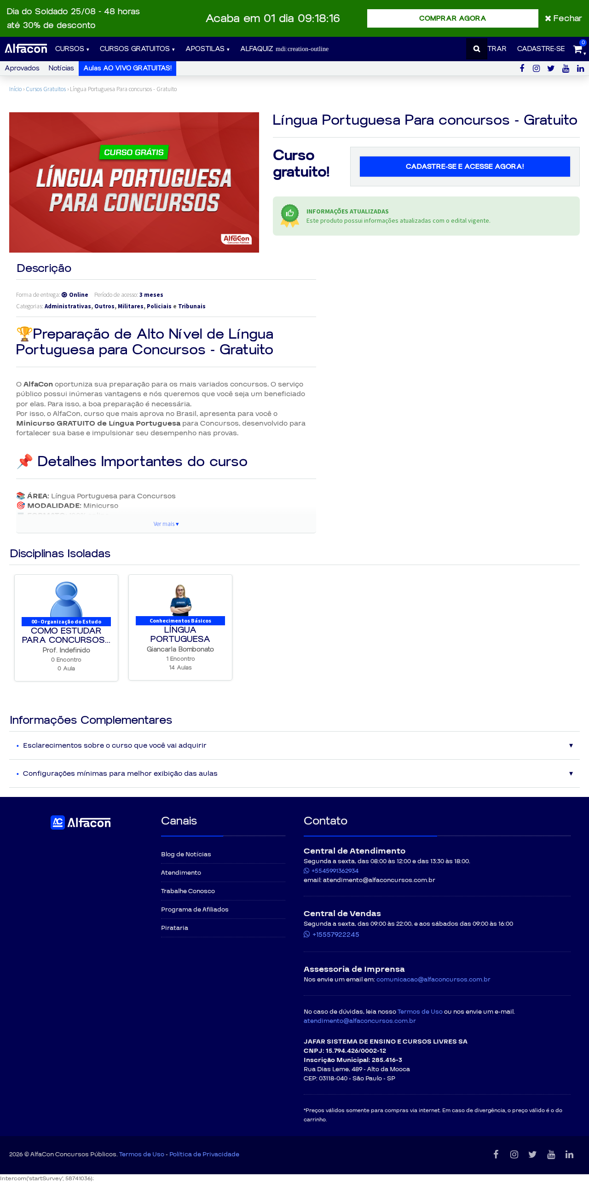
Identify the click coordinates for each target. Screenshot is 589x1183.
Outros (104, 306)
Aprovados (22, 68)
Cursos (69, 49)
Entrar (493, 49)
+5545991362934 (335, 871)
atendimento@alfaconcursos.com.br (360, 1021)
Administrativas (68, 306)
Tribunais (192, 306)
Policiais (159, 306)
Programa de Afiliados (195, 909)
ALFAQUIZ (258, 49)
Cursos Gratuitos (46, 89)
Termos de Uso (420, 1011)
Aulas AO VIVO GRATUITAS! (127, 68)
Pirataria (174, 928)
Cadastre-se (541, 49)
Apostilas (205, 49)
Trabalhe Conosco (188, 891)
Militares (131, 306)
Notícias (61, 68)
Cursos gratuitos (135, 49)
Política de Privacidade (204, 1154)
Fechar (568, 18)
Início (15, 89)
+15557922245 (335, 934)
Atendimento (181, 872)
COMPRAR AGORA (452, 18)
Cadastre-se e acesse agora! (465, 166)
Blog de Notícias (186, 854)
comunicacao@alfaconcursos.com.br (433, 979)
